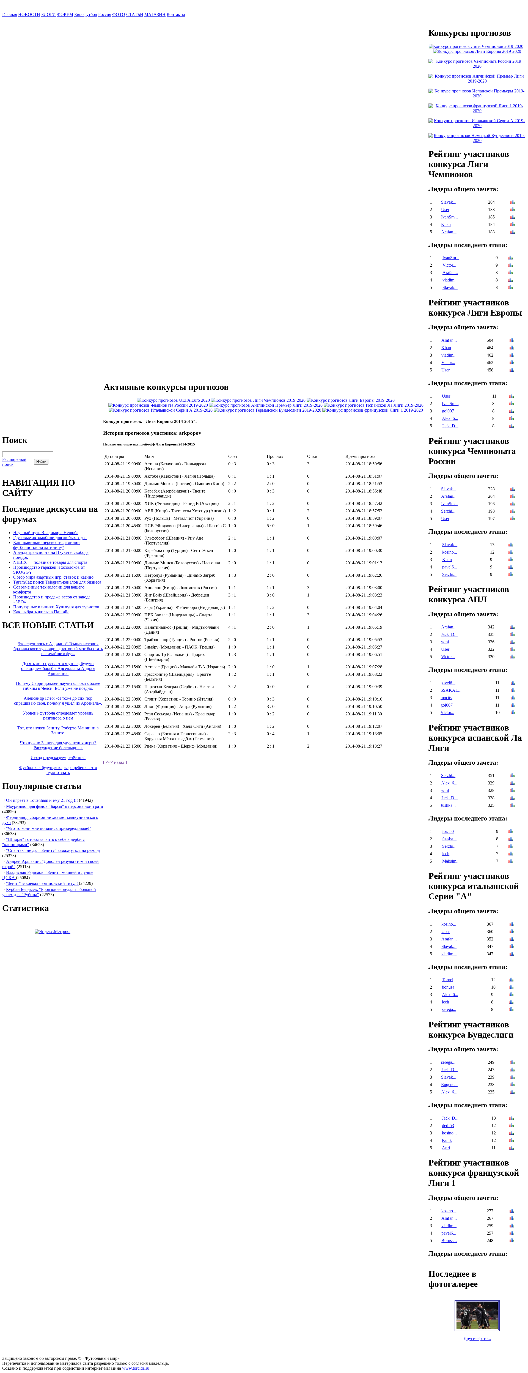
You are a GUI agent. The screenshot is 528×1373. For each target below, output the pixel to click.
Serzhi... (448, 511)
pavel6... (449, 567)
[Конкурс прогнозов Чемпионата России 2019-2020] (158, 405)
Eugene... (449, 1084)
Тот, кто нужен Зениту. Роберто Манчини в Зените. (58, 730)
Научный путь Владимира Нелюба (45, 532)
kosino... (449, 552)
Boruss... (449, 1240)
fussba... (449, 838)
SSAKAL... (451, 690)
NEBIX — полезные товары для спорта (50, 562)
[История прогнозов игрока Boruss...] (512, 1241)
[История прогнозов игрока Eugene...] (512, 1085)
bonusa (448, 987)
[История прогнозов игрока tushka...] (512, 805)
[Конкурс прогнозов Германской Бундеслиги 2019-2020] (267, 410)
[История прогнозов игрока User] (512, 210)
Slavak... (448, 202)
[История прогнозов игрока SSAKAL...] (513, 690)
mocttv (446, 697)
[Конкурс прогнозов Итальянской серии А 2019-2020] (161, 410)
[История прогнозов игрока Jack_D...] (511, 426)
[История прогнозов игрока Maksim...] (510, 861)
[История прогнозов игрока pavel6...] (510, 567)
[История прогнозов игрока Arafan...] (512, 232)
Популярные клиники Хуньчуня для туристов (56, 607)
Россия (104, 14)
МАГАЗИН (155, 14)
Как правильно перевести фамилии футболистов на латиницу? (46, 545)
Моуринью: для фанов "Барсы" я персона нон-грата (54, 806)
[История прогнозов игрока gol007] (511, 411)
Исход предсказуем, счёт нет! (58, 757)
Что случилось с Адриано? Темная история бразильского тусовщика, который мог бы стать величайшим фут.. (58, 648)
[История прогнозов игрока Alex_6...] (511, 419)
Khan (446, 224)
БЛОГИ (48, 14)
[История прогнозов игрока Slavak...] (512, 202)
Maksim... (451, 861)
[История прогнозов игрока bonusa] (511, 987)
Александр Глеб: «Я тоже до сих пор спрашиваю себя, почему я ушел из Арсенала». (58, 700)
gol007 (448, 411)
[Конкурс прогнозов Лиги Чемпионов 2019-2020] (258, 400)
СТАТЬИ (134, 14)
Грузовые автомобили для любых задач (50, 537)
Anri (446, 1147)
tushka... (448, 805)
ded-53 (448, 1125)
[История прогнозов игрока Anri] (511, 1148)
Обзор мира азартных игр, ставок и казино (53, 577)
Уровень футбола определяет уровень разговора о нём (58, 715)
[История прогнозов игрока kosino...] (510, 552)
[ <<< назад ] (115, 762)
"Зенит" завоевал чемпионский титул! (42, 883)
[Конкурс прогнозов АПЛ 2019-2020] (266, 405)
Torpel (447, 979)
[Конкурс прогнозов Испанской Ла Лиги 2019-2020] (374, 405)
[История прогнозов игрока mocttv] (513, 698)
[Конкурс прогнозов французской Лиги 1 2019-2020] (372, 410)
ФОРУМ (65, 14)
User (445, 209)
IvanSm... (449, 217)
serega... (449, 1009)
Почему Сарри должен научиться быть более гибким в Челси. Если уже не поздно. (58, 686)
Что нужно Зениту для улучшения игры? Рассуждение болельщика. (58, 745)
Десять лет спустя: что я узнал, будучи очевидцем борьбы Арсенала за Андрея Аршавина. (58, 668)
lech (445, 853)
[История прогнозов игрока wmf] (512, 642)
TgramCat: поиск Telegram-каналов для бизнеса (57, 582)
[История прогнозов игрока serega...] (511, 1010)
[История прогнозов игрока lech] (510, 854)
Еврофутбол (85, 14)
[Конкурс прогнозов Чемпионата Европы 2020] (173, 400)
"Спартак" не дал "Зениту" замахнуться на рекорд (53, 850)
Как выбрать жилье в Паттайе (41, 611)
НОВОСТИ (29, 14)
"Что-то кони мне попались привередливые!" (48, 828)
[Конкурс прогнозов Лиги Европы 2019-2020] (351, 400)
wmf (445, 641)
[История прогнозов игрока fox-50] (510, 832)
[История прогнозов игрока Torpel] (511, 980)
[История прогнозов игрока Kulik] (511, 1141)
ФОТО (118, 14)
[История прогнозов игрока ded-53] (511, 1126)
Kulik (447, 1140)
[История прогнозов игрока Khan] (512, 225)
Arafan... (449, 231)
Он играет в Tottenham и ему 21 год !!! (42, 800)
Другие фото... (477, 1338)
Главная (9, 14)
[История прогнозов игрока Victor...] (510, 265)
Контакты (176, 14)
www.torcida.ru (135, 1368)
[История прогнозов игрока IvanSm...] (512, 217)
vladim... (450, 280)
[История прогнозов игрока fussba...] (510, 839)
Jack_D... (450, 425)
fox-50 (448, 831)
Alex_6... (450, 418)
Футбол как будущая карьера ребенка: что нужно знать (58, 770)
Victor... (449, 265)
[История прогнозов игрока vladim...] (510, 280)
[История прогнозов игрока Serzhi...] (512, 511)
